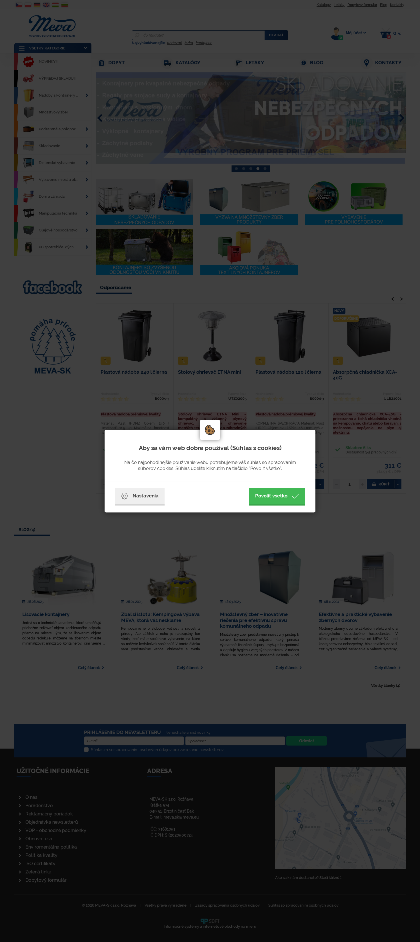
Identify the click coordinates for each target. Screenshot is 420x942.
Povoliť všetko (271, 496)
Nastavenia (146, 496)
